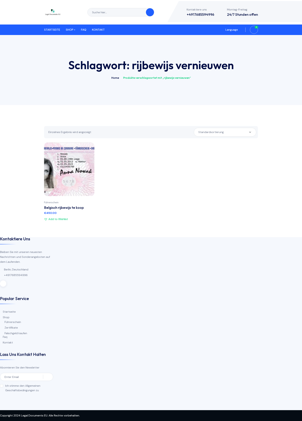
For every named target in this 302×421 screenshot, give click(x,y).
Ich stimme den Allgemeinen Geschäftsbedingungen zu (22, 388)
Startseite (52, 30)
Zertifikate (11, 327)
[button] (88, 168)
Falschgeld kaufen (16, 333)
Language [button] (231, 30)
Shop (69, 30)
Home (115, 77)
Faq (83, 30)
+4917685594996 (200, 14)
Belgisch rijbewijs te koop (64, 207)
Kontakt (98, 30)
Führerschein (51, 202)
